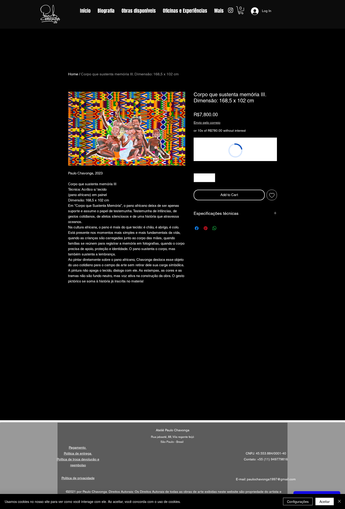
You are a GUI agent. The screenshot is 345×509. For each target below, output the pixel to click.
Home (73, 74)
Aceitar (324, 501)
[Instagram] (230, 10)
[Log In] (253, 11)
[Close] (339, 501)
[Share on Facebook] (196, 228)
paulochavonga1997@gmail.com (271, 479)
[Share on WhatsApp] (214, 228)
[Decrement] (197, 178)
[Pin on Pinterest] (205, 228)
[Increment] (211, 178)
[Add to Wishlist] (272, 195)
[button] (240, 10)
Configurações (298, 501)
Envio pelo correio (207, 122)
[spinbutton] (204, 178)
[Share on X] (223, 228)
